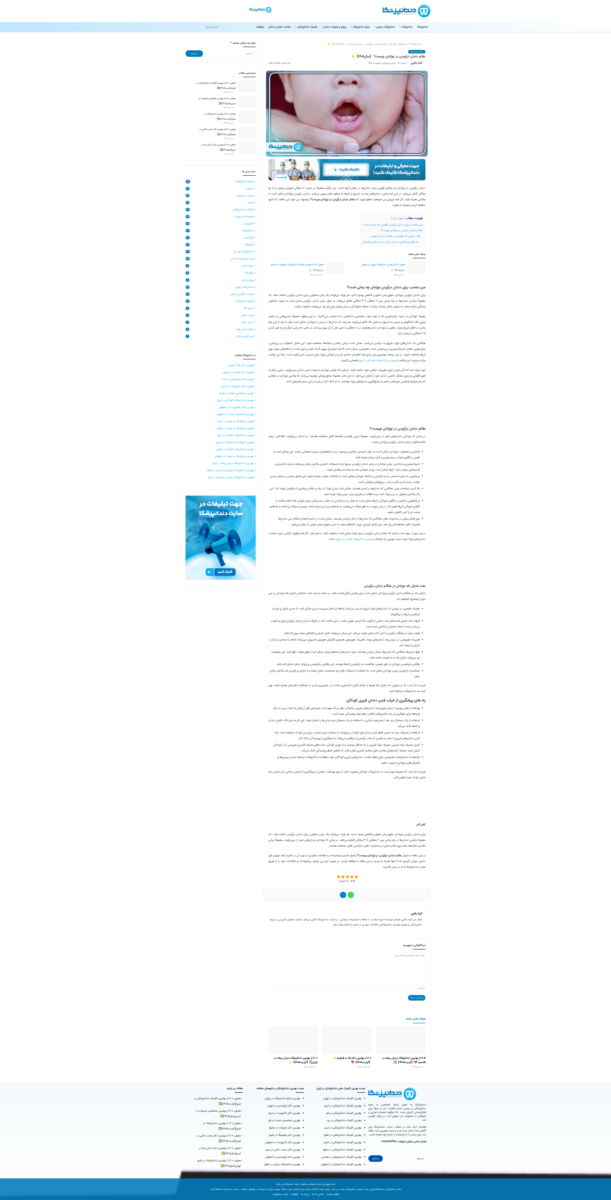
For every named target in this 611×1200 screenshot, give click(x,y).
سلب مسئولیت (280, 1194)
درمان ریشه (247, 322)
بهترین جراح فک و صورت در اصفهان (234, 456)
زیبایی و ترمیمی (245, 195)
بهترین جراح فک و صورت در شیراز (235, 421)
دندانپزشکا (422, 27)
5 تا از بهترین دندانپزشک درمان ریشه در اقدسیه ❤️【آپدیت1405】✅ (403, 1060)
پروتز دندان (248, 280)
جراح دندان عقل (245, 329)
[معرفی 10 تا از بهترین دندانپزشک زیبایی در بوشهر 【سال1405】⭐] (416, 267)
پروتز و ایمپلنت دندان (335, 27)
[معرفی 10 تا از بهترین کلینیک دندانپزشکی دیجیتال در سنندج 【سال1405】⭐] (335, 267)
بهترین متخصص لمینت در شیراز (236, 393)
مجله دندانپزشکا (417, 51)
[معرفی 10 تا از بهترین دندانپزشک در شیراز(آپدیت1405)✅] (247, 117)
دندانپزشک (407, 27)
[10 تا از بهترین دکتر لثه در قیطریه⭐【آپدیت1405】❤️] (347, 1040)
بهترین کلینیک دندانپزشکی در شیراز (343, 1142)
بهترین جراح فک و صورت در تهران (235, 428)
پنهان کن (398, 218)
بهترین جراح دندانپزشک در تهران (282, 1098)
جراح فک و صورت (244, 216)
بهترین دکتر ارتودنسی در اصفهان (282, 1157)
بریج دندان (248, 265)
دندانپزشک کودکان (398, 44)
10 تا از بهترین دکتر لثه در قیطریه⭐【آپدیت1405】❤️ (353, 1060)
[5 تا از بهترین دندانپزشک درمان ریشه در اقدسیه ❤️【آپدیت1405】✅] (400, 1040)
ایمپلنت (250, 188)
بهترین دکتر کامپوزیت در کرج (284, 1113)
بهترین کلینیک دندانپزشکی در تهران (234, 442)
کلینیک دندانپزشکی (307, 27)
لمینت (250, 202)
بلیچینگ (249, 244)
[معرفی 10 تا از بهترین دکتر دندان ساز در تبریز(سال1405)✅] (247, 148)
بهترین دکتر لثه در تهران (241, 365)
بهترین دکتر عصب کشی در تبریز (283, 1149)
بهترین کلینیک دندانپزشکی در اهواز (343, 1135)
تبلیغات (260, 27)
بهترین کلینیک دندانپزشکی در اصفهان (341, 1164)
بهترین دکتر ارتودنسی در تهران (283, 1106)
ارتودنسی (249, 237)
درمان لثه (249, 308)
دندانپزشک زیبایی (385, 27)
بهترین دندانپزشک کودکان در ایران (235, 400)
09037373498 (389, 1141)
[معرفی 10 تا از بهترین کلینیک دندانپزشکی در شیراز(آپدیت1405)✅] (247, 86)
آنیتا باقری (416, 63)
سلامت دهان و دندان (279, 27)
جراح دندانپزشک (361, 27)
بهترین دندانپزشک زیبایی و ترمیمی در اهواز (230, 470)
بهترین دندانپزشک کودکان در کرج (378, 360)
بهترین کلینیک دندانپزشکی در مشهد (342, 1149)
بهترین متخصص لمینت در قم (284, 1120)
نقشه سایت (332, 1194)
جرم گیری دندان (245, 336)
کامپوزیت (249, 223)
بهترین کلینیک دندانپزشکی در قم (344, 1113)
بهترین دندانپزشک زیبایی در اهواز (282, 1164)
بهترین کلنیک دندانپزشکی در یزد (344, 1120)
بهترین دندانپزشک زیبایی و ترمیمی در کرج (231, 477)
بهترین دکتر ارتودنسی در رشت (237, 379)
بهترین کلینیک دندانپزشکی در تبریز (343, 1128)
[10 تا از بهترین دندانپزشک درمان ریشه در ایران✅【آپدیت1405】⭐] (293, 1040)
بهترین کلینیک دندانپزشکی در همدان (342, 1157)
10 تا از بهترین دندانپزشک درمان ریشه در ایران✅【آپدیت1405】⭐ (296, 1060)
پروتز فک (249, 273)
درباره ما (305, 1194)
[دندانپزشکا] (263, 16)
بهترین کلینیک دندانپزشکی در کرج (343, 1106)
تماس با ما (318, 1194)
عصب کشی (247, 315)
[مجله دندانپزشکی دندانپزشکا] (406, 11)
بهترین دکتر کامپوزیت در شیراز (237, 386)
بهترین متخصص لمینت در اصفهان (235, 414)
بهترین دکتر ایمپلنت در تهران (238, 372)
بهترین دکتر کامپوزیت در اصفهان (236, 407)
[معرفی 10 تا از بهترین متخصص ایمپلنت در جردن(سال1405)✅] (247, 102)
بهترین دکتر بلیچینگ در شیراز (284, 1135)
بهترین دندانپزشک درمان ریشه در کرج (233, 463)
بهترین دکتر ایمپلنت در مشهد (284, 1128)
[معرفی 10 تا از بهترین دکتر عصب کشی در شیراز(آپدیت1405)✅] (247, 133)
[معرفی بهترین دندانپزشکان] (346, 169)
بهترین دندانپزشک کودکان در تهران (354, 539)
